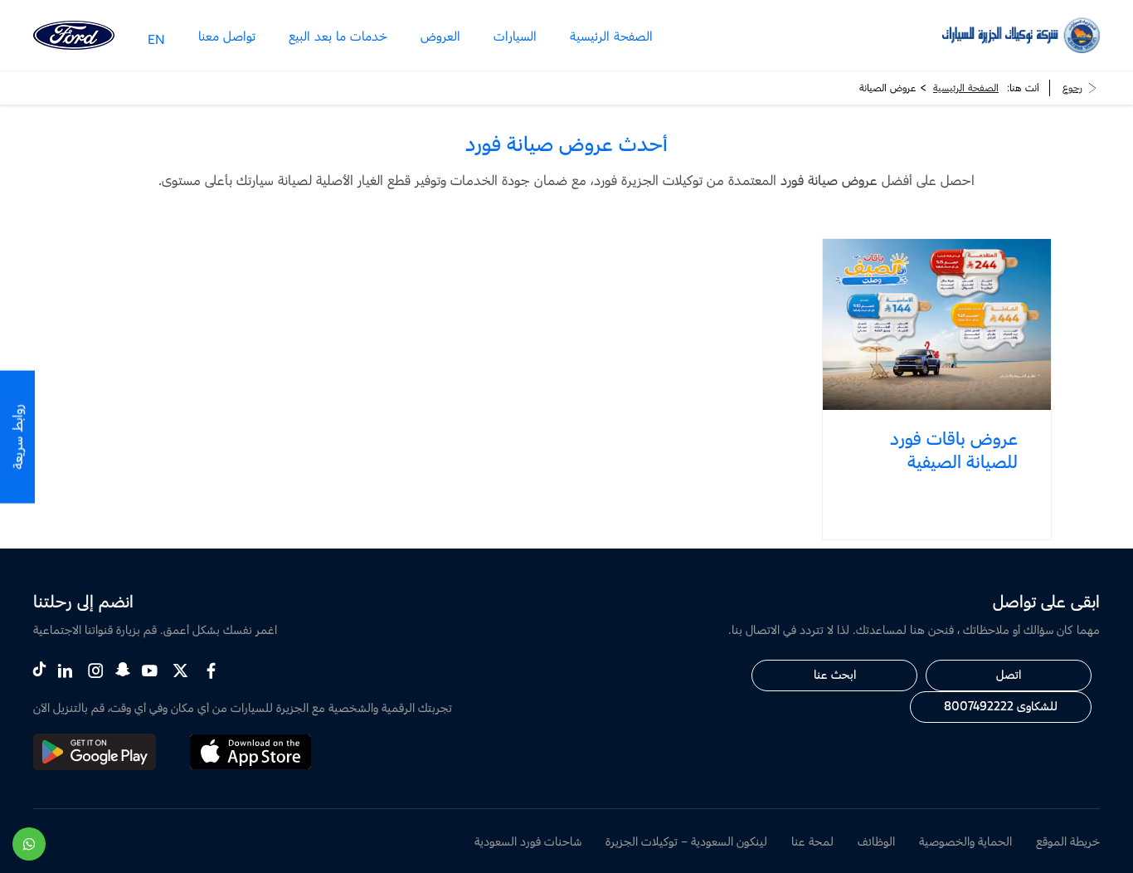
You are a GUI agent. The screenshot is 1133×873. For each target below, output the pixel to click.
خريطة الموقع (1068, 841)
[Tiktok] (39, 668)
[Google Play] (94, 765)
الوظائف (876, 841)
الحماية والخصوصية (965, 841)
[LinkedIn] (65, 671)
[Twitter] (180, 671)
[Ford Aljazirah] (1021, 35)
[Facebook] (211, 671)
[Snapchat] (122, 668)
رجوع (1072, 88)
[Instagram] (96, 671)
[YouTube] (150, 671)
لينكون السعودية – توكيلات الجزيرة (686, 841)
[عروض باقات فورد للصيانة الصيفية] (937, 325)
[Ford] (73, 35)
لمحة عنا (812, 841)
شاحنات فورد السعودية (527, 841)
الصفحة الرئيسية (966, 88)
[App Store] (250, 765)
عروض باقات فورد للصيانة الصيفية (954, 450)
